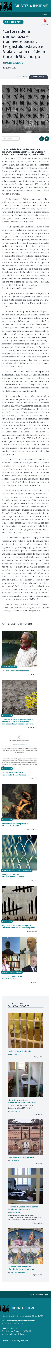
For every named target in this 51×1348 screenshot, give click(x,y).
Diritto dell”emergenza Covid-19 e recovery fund (16, 870)
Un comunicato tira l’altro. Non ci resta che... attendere (14, 773)
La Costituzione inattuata (19, 1051)
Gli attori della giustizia (9, 667)
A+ (47, 138)
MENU (44, 14)
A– (41, 138)
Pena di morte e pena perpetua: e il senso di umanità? (15, 824)
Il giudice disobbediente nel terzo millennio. (12, 977)
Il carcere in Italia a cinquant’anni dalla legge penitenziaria (23, 1208)
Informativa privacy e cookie (15, 1340)
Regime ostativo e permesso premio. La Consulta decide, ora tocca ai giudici (18, 926)
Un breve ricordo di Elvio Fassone (15, 671)
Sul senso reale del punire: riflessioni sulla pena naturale (21, 1267)
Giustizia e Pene (13, 21)
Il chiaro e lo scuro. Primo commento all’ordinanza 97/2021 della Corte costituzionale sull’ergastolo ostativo (17, 721)
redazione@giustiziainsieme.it (21, 1320)
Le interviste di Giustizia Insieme (12, 972)
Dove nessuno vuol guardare (21, 1157)
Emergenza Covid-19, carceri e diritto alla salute (13, 875)
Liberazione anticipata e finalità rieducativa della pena (22, 1101)
